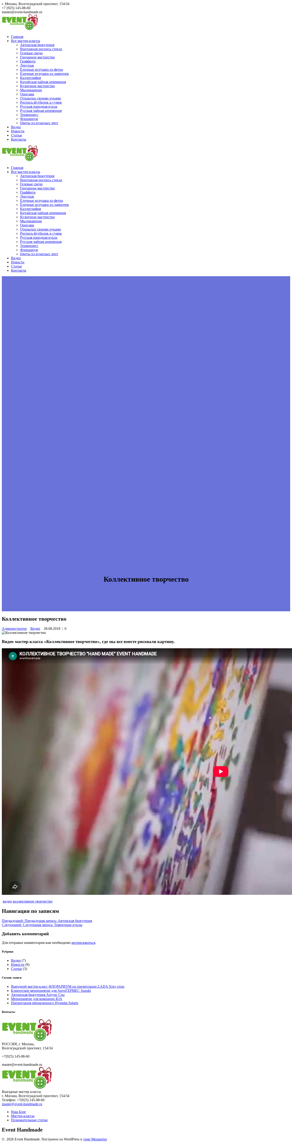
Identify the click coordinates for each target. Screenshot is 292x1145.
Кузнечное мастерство (37, 86)
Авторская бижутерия (37, 45)
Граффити (28, 61)
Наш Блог (18, 1112)
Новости (17, 131)
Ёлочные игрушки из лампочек (44, 74)
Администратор (14, 628)
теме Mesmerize (95, 1139)
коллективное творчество (32, 901)
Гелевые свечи (31, 53)
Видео (16, 127)
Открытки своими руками (40, 98)
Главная (17, 37)
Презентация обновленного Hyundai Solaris (44, 1003)
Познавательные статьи (29, 1120)
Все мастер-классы (25, 41)
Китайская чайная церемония (43, 82)
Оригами (27, 94)
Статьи (16, 135)
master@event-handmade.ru (22, 1104)
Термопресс (29, 115)
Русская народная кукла (38, 106)
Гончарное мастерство (37, 57)
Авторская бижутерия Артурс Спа (38, 995)
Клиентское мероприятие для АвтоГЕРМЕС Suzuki (51, 991)
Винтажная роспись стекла (41, 49)
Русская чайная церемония (41, 111)
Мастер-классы (22, 1116)
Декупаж (27, 65)
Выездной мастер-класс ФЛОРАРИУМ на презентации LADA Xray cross (67, 986)
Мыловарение (31, 90)
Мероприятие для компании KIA (36, 999)
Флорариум (29, 119)
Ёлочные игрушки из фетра (41, 69)
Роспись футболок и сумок (41, 102)
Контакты (18, 139)
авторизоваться (83, 943)
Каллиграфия (30, 78)
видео (7, 901)
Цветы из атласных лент (39, 123)
